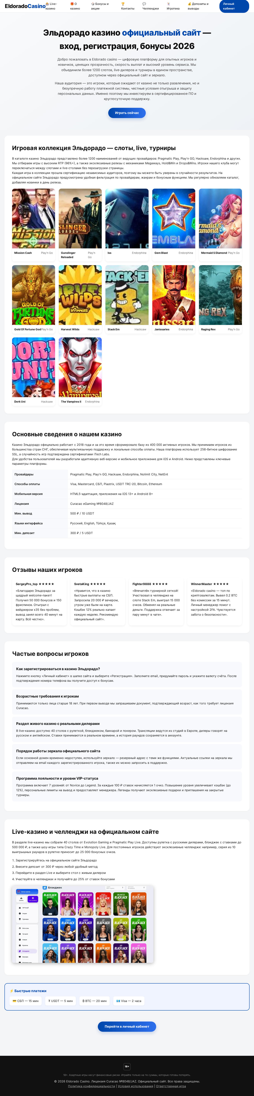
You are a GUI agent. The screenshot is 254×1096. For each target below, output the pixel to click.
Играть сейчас (127, 113)
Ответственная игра (171, 1086)
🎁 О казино (75, 6)
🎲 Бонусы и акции (100, 6)
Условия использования (135, 1086)
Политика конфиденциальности (91, 1086)
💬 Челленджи (150, 6)
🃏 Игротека (173, 6)
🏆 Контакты (127, 6)
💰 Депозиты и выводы (198, 6)
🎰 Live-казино (51, 6)
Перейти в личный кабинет (127, 1026)
